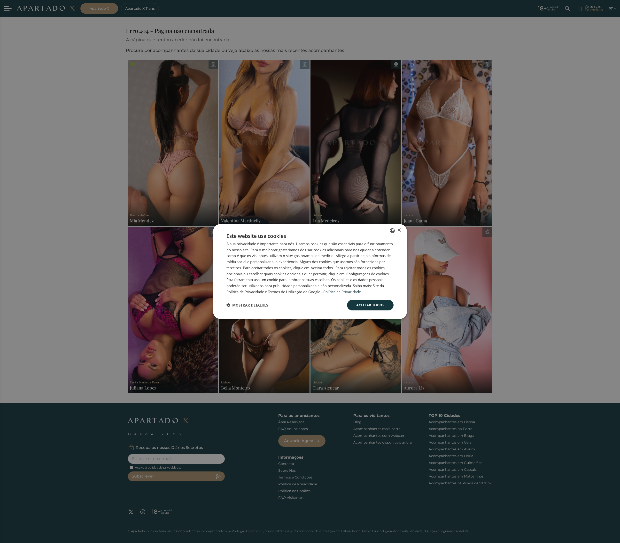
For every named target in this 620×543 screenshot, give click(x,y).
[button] (247, 305)
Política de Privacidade (342, 291)
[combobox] (392, 230)
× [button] (399, 230)
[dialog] (310, 271)
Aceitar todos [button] (370, 305)
